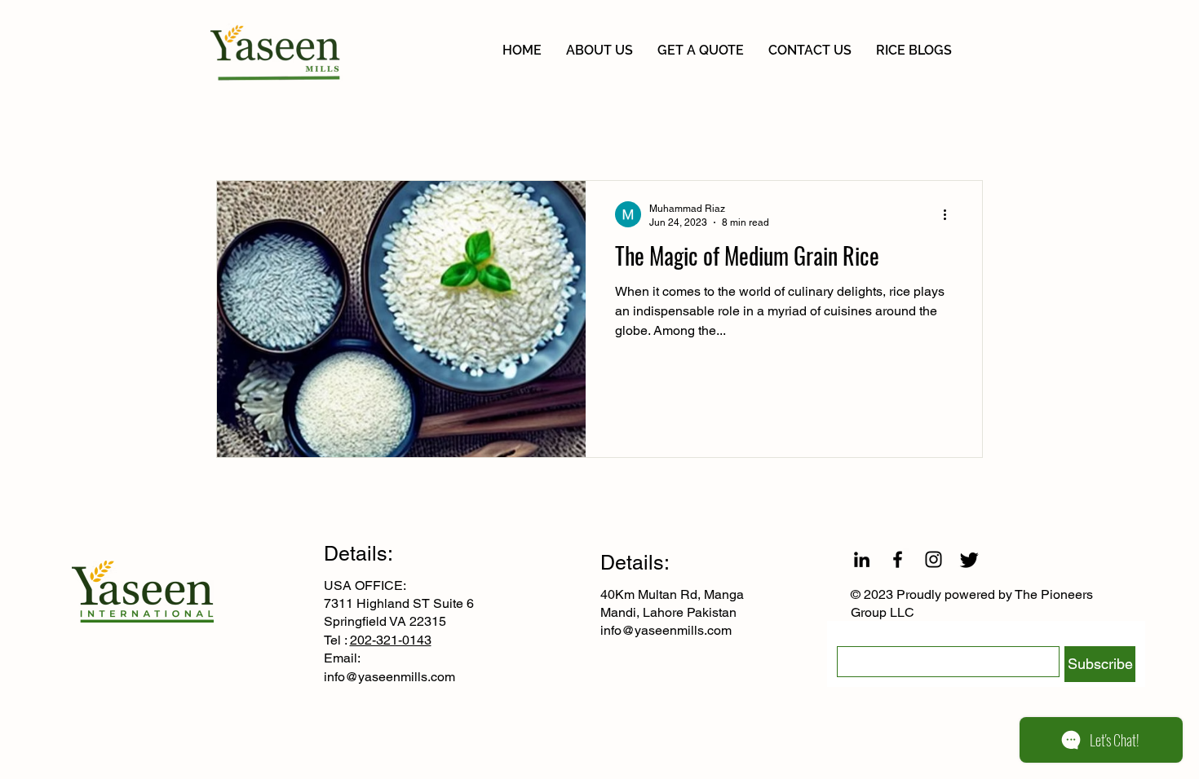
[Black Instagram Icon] (933, 559)
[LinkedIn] (862, 559)
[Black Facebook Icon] (898, 559)
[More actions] (950, 214)
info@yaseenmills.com (389, 676)
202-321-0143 (390, 640)
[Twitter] (969, 559)
